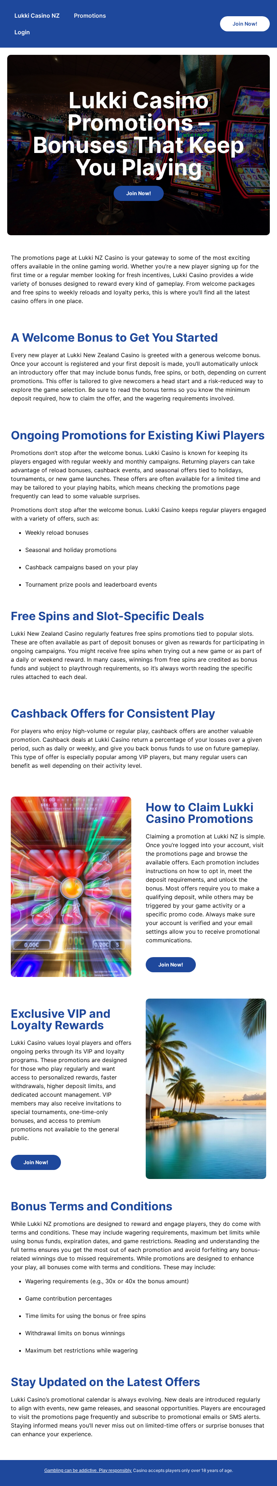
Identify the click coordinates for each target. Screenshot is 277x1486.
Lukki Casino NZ (37, 15)
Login (22, 32)
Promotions (90, 15)
